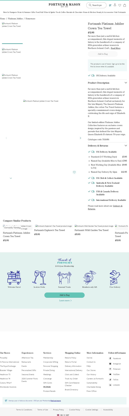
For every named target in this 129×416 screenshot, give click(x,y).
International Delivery (73, 370)
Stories (89, 358)
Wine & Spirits (49, 12)
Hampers (13, 12)
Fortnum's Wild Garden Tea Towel (91, 230)
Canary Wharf (5, 383)
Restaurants (26, 362)
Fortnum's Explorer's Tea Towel (49, 230)
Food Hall (39, 12)
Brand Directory (71, 389)
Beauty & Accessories (104, 12)
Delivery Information (73, 366)
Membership (48, 358)
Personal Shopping (50, 366)
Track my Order (71, 378)
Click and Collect (72, 374)
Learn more (64, 300)
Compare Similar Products (17, 220)
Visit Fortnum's (120, 12)
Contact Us (91, 362)
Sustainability (92, 383)
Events (24, 366)
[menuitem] (6, 12)
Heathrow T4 (5, 378)
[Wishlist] (119, 5)
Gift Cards (47, 383)
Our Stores (91, 370)
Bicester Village (6, 370)
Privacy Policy (58, 410)
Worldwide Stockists (8, 387)
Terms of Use (42, 410)
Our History (91, 374)
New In (6, 12)
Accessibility (108, 410)
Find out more (56, 401)
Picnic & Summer (24, 12)
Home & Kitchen (89, 12)
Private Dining (49, 370)
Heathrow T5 (5, 374)
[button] (124, 5)
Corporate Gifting (50, 362)
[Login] (115, 5)
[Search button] (90, 5)
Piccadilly (3, 358)
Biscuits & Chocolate (74, 12)
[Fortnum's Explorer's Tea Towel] (53, 226)
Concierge (47, 378)
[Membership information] (110, 5)
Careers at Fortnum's (95, 378)
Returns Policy (70, 358)
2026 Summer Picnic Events (30, 379)
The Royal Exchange (8, 366)
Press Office (91, 391)
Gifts (33, 12)
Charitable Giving (94, 387)
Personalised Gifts (29, 370)
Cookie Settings (91, 410)
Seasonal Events (28, 374)
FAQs (89, 366)
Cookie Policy (74, 410)
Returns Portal (70, 362)
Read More (115, 48)
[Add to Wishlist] (74, 172)
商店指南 (47, 387)
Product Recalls (49, 391)
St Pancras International (9, 362)
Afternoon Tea (27, 358)
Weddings (47, 374)
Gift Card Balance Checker (72, 384)
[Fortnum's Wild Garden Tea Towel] (94, 226)
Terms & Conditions (24, 410)
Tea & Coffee (61, 12)
